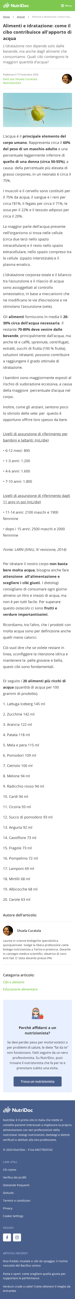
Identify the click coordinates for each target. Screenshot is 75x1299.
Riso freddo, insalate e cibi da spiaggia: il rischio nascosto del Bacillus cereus (35, 1263)
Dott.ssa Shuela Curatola (21, 81)
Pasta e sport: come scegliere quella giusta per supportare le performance (34, 1276)
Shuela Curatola (29, 930)
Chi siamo (9, 1170)
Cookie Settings (13, 1216)
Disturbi (8, 1193)
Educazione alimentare (20, 989)
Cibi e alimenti (13, 982)
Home (6, 16)
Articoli (21, 16)
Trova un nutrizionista (37, 1081)
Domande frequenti (16, 1185)
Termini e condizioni (16, 1200)
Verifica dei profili (14, 1177)
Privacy (7, 1208)
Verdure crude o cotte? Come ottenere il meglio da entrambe (36, 1289)
